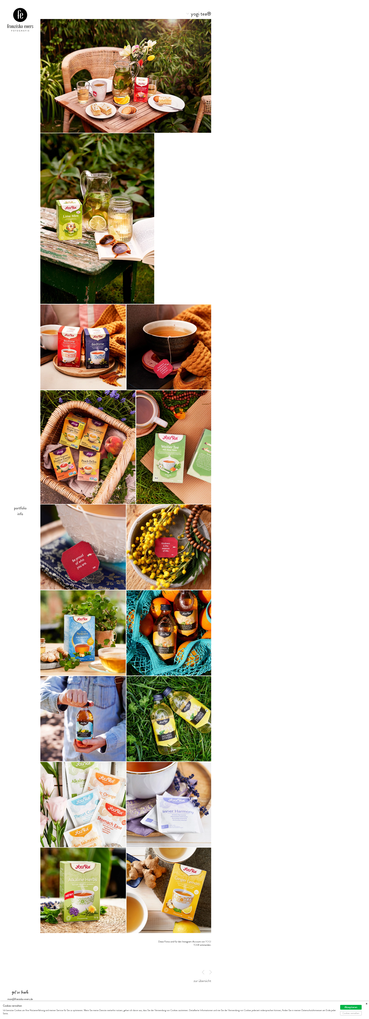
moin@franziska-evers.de (20, 999)
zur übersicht (202, 980)
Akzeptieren (350, 1007)
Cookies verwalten (350, 1013)
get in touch (20, 993)
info (20, 514)
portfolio (20, 508)
